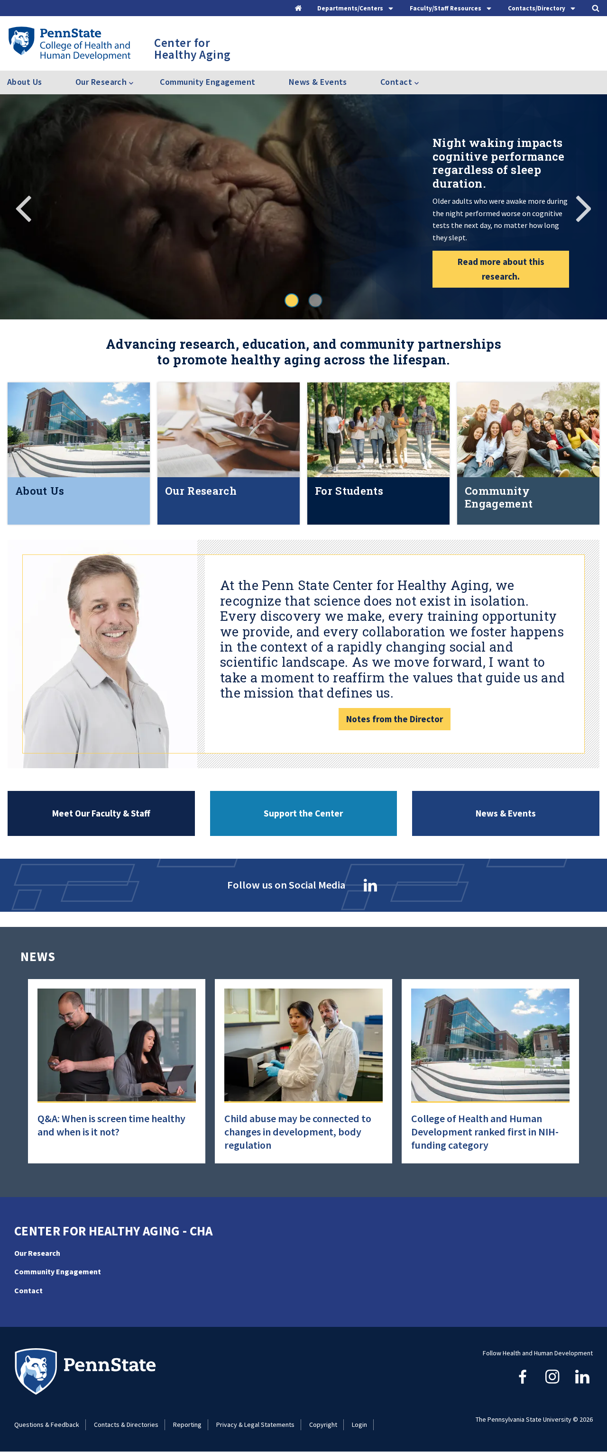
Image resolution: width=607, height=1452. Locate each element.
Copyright (323, 1424)
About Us (24, 81)
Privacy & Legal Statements (255, 1424)
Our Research (37, 1253)
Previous (24, 207)
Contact (28, 1290)
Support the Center (303, 813)
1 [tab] (292, 300)
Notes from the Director (394, 719)
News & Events (318, 81)
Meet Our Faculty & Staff (101, 813)
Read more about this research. (501, 269)
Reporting (187, 1424)
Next (583, 207)
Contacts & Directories (126, 1424)
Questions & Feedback (46, 1424)
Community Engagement (207, 81)
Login (359, 1424)
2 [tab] (315, 300)
